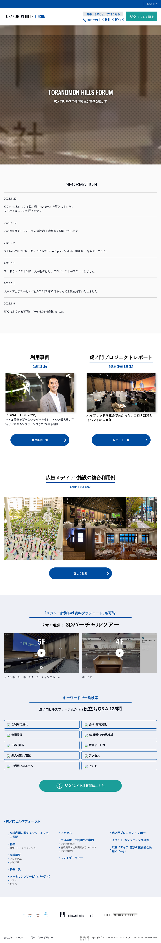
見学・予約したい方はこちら (103, 14)
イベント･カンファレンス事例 (130, 840)
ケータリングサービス (30, 876)
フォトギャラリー (72, 857)
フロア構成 (16, 858)
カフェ (13, 880)
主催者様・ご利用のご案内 (77, 840)
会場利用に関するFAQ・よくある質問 (29, 834)
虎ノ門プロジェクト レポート (130, 832)
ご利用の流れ (68, 844)
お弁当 (13, 883)
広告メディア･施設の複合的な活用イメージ (132, 849)
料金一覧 (15, 869)
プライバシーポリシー (41, 937)
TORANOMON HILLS (25, 16)
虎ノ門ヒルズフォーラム (23, 821)
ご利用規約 (67, 851)
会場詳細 (14, 862)
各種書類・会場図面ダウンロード (78, 847)
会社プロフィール (13, 937)
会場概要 (15, 854)
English (151, 3)
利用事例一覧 (40, 440)
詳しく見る (80, 573)
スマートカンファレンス (23, 848)
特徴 (12, 844)
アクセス (66, 832)
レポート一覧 (121, 440)
